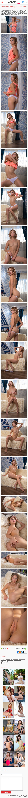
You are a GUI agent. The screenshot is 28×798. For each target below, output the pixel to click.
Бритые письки (22, 659)
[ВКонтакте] (18, 652)
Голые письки (15, 659)
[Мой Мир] (22, 652)
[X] (23, 652)
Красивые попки (10, 660)
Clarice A (7, 661)
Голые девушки (9, 659)
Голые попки (3, 660)
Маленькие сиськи (17, 660)
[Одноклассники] (20, 652)
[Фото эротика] (14, 2)
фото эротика (18, 795)
